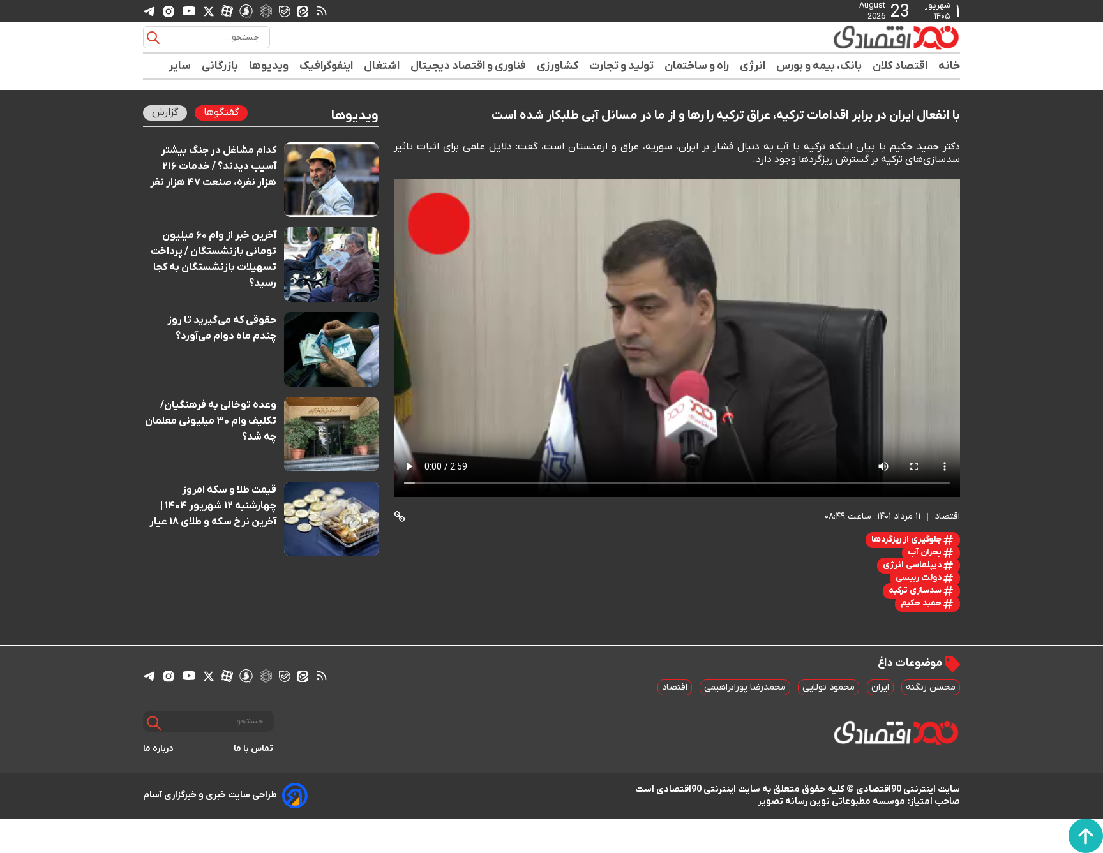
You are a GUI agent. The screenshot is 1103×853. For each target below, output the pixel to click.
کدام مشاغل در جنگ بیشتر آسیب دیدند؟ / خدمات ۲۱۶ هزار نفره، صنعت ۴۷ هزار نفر (213, 166)
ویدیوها (269, 66)
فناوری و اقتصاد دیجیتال (468, 66)
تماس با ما (254, 748)
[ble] (284, 10)
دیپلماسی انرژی (913, 565)
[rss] (322, 11)
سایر (180, 66)
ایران (880, 687)
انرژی (753, 66)
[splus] (246, 10)
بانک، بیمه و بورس (819, 66)
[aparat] (227, 10)
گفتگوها (221, 112)
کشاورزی (558, 66)
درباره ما (158, 748)
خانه (949, 66)
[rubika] (266, 10)
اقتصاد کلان (900, 66)
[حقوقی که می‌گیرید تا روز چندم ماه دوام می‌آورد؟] (331, 349)
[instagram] (168, 10)
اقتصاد (674, 687)
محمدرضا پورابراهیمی (745, 687)
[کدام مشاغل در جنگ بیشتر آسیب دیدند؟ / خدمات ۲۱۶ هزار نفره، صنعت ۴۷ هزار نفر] (331, 179)
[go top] (1086, 836)
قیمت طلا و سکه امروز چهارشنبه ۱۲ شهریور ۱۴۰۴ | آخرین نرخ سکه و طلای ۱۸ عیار (212, 506)
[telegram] (149, 11)
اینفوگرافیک (326, 66)
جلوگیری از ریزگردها (907, 539)
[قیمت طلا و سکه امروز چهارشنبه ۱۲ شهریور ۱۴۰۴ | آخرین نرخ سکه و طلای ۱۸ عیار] (331, 519)
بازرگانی (220, 66)
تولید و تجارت (621, 66)
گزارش (165, 112)
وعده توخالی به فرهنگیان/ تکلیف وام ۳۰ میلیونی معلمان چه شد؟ (210, 421)
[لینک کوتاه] (399, 516)
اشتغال (382, 66)
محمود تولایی (828, 687)
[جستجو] (153, 37)
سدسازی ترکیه (916, 590)
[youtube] (189, 11)
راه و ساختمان (697, 66)
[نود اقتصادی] (858, 37)
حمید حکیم (922, 603)
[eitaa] (302, 10)
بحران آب (925, 552)
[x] (208, 10)
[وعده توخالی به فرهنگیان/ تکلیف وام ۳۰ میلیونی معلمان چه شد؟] (331, 434)
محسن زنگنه (931, 687)
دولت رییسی (919, 577)
